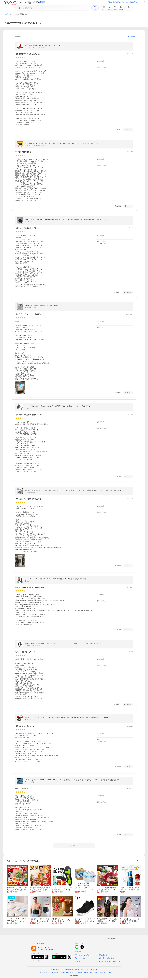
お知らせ (77, 961)
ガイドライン (72, 972)
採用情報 (86, 972)
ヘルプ (143, 2)
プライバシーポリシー (43, 972)
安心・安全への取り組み (106, 958)
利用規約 (65, 972)
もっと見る (136, 861)
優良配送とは (103, 955)
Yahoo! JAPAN (113, 2)
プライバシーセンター (56, 972)
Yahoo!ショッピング (56, 969)
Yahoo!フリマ (94, 969)
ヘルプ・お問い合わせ (96, 972)
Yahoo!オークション (81, 969)
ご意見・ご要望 (107, 972)
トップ (5, 14)
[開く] (20, 387)
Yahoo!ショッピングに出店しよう (129, 2)
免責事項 (80, 972)
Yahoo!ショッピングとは (83, 955)
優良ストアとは (80, 958)
